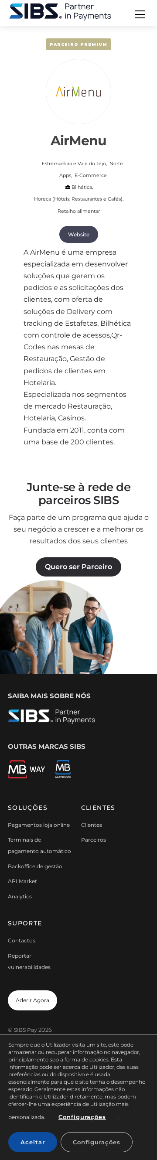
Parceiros (93, 839)
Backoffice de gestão (35, 866)
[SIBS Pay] (60, 11)
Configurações (82, 1116)
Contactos (21, 940)
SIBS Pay (25, 1030)
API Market (22, 881)
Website (78, 234)
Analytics (20, 896)
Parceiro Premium (78, 44)
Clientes (91, 825)
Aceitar (32, 1142)
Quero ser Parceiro (78, 567)
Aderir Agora (32, 1000)
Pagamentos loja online (39, 825)
